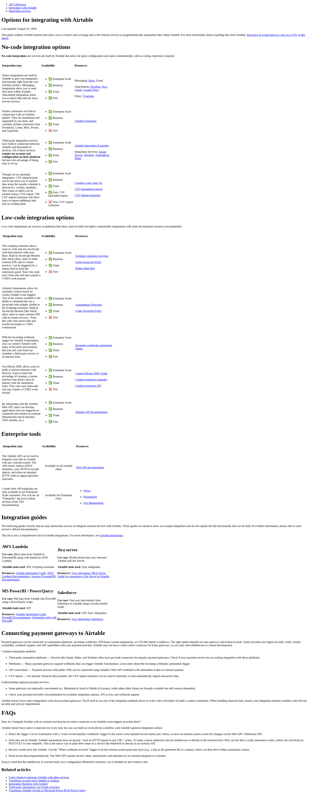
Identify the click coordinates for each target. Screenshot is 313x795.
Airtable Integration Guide (31, 573)
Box (104, 86)
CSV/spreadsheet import (89, 189)
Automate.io (102, 155)
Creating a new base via (88, 182)
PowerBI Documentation (16, 617)
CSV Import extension (87, 195)
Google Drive (91, 90)
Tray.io (79, 155)
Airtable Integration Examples (92, 145)
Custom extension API (88, 385)
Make (78, 158)
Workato (89, 155)
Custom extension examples (91, 379)
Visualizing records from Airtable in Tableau (34, 780)
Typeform (88, 96)
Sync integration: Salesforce (87, 619)
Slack (91, 80)
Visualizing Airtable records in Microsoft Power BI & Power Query (47, 790)
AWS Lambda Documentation (27, 575)
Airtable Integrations (111, 535)
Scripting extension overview (92, 256)
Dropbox (95, 86)
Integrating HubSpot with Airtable (28, 783)
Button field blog (85, 268)
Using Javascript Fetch (88, 262)
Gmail (78, 90)
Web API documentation (90, 467)
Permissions (90, 496)
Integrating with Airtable (23, 7)
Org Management (93, 503)
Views (87, 490)
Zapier (102, 151)
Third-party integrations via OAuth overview (34, 787)
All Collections (17, 4)
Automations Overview (88, 304)
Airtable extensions (86, 121)
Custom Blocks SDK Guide (91, 373)
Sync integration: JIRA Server (88, 573)
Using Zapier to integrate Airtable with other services (39, 777)
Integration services (20, 11)
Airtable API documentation (91, 412)
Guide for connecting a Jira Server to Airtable (83, 576)
